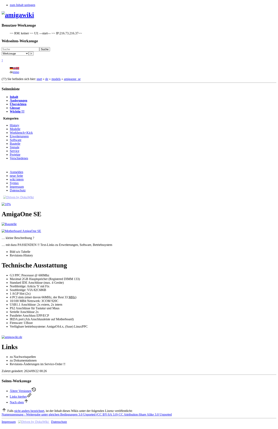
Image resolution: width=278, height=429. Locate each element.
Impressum (17, 186)
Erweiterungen (19, 136)
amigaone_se (72, 79)
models (56, 79)
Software (15, 140)
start (39, 79)
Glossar (15, 108)
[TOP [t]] (4, 411)
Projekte (15, 154)
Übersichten (18, 104)
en (14, 72)
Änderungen (18, 100)
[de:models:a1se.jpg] (21, 231)
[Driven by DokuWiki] (18, 197)
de (46, 79)
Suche (44, 49)
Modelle (15, 129)
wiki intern (17, 179)
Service (14, 151)
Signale (14, 147)
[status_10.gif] (6, 204)
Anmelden (16, 172)
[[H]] (18, 14)
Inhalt (14, 97)
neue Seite (16, 175)
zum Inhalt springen (22, 5)
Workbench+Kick (21, 132)
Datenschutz (18, 190)
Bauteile (15, 143)
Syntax (14, 183)
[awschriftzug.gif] (12, 337)
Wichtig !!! (17, 111)
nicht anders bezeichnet (29, 411)
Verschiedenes (19, 158)
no (17, 72)
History (14, 125)
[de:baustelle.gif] (9, 224)
